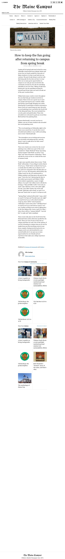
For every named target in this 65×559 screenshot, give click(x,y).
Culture (29, 16)
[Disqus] (32, 410)
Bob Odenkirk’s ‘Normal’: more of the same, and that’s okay (39, 366)
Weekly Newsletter (21, 23)
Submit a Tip (31, 19)
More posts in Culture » (42, 325)
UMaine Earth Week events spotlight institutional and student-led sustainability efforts (40, 282)
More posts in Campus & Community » (38, 263)
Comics (12, 19)
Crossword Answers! (41, 19)
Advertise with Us (33, 23)
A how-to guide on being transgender (24, 279)
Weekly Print (52, 19)
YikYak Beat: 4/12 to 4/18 (24, 320)
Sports (36, 16)
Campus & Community (31, 247)
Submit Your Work (44, 23)
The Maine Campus (32, 6)
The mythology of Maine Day (24, 386)
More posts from (30, 256)
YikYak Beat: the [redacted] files (23, 302)
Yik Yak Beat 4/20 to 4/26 (39, 302)
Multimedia (52, 16)
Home (11, 16)
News (22, 16)
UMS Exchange (21, 19)
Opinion (43, 16)
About (16, 16)
